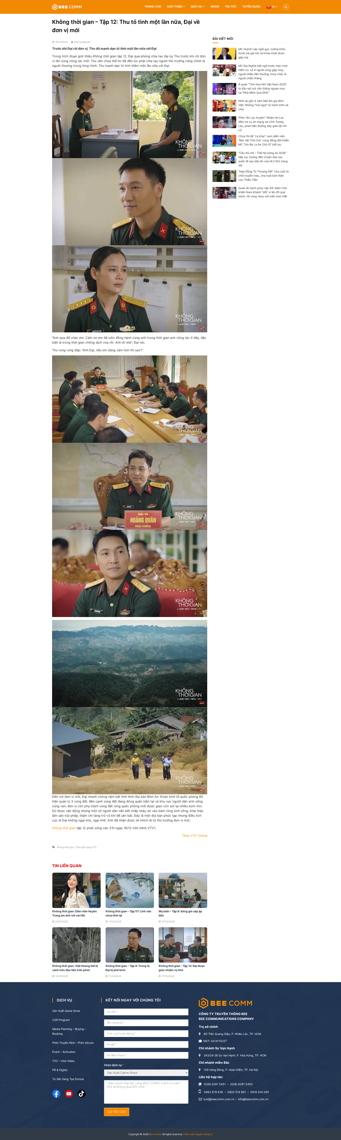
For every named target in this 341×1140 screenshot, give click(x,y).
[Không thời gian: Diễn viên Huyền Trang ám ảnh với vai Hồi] (76, 890)
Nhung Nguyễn (82, 41)
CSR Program (61, 1020)
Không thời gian (65, 847)
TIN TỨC (230, 6)
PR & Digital (59, 1070)
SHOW (215, 6)
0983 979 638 (213, 1092)
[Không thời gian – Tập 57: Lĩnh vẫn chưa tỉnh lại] (130, 890)
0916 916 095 (259, 1092)
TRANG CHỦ (153, 6)
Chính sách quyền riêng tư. (198, 1134)
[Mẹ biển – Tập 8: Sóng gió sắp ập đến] (183, 890)
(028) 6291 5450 (241, 1084)
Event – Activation (63, 1051)
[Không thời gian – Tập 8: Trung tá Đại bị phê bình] (130, 944)
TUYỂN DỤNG (251, 6)
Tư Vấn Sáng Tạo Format (68, 1079)
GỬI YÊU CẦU (116, 1112)
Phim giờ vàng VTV (86, 847)
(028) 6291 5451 (215, 1084)
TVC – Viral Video (63, 1061)
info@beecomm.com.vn (253, 1099)
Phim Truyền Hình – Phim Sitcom (73, 1042)
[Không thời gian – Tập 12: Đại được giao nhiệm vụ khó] (183, 944)
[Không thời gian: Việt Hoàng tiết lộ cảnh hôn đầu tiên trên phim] (76, 944)
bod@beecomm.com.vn (218, 1099)
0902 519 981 (237, 1092)
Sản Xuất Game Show (66, 1010)
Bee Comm (155, 1134)
